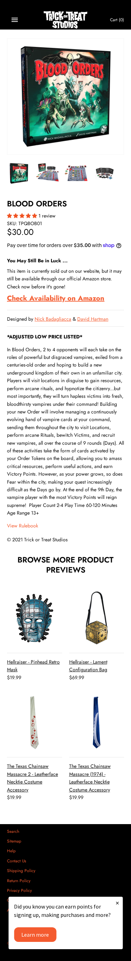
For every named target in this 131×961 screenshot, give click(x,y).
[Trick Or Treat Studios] (65, 20)
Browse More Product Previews (65, 564)
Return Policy (18, 881)
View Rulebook (22, 525)
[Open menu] (14, 19)
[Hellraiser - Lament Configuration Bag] (96, 618)
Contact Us (16, 861)
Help (11, 851)
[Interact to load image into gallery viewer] (19, 173)
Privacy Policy (19, 890)
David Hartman (92, 318)
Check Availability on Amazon (55, 298)
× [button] (117, 902)
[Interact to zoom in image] (65, 96)
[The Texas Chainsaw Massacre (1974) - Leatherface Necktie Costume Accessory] (96, 722)
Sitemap (14, 841)
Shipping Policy (21, 870)
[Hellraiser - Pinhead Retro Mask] (34, 618)
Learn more (35, 934)
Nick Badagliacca (53, 318)
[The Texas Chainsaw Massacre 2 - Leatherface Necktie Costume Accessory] (34, 722)
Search (13, 831)
